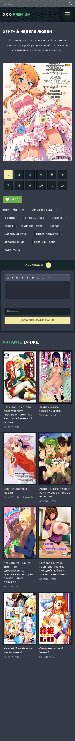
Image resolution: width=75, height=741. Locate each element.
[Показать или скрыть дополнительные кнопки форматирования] (48, 277)
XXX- (17, 14)
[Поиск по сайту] (70, 3)
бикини (18, 210)
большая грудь (42, 210)
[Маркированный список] (38, 277)
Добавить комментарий (37, 320)
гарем (8, 226)
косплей (55, 226)
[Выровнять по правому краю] (32, 277)
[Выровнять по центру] (27, 277)
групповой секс (31, 226)
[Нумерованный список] (43, 277)
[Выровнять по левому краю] (23, 277)
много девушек (47, 234)
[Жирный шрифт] (7, 277)
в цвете (57, 218)
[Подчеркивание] (17, 277)
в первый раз (34, 218)
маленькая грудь (16, 234)
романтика (12, 250)
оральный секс (44, 242)
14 (63, 186)
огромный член (15, 242)
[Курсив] (12, 277)
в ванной (10, 218)
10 (41, 186)
